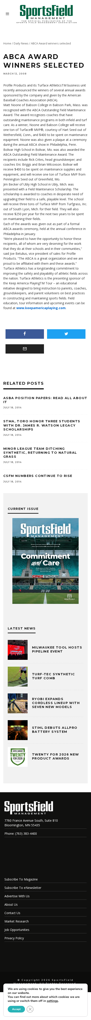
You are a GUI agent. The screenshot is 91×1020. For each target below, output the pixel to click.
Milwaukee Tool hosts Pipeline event (57, 649)
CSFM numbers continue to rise (37, 476)
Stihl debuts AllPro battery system (55, 730)
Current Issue (23, 509)
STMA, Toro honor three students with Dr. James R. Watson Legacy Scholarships (41, 425)
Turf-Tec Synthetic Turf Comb (53, 676)
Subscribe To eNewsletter (22, 888)
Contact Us (12, 913)
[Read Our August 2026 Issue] (45, 561)
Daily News (21, 43)
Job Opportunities (16, 930)
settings (52, 1001)
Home (7, 43)
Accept (16, 1009)
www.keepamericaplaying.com (41, 308)
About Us (11, 904)
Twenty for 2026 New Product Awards (55, 756)
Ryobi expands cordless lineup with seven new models (56, 703)
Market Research (16, 921)
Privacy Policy (14, 938)
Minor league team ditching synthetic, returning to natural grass (40, 453)
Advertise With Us (17, 896)
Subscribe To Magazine (21, 879)
